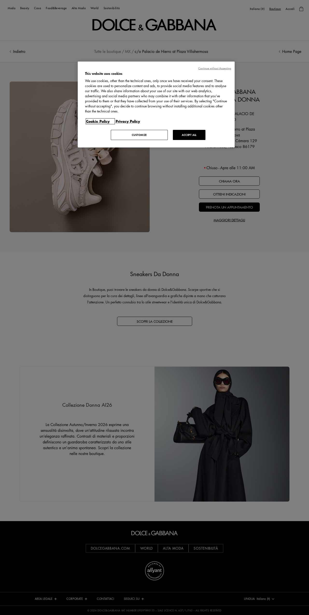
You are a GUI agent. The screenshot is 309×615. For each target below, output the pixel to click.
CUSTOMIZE (139, 135)
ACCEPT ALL (189, 135)
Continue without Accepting (214, 68)
